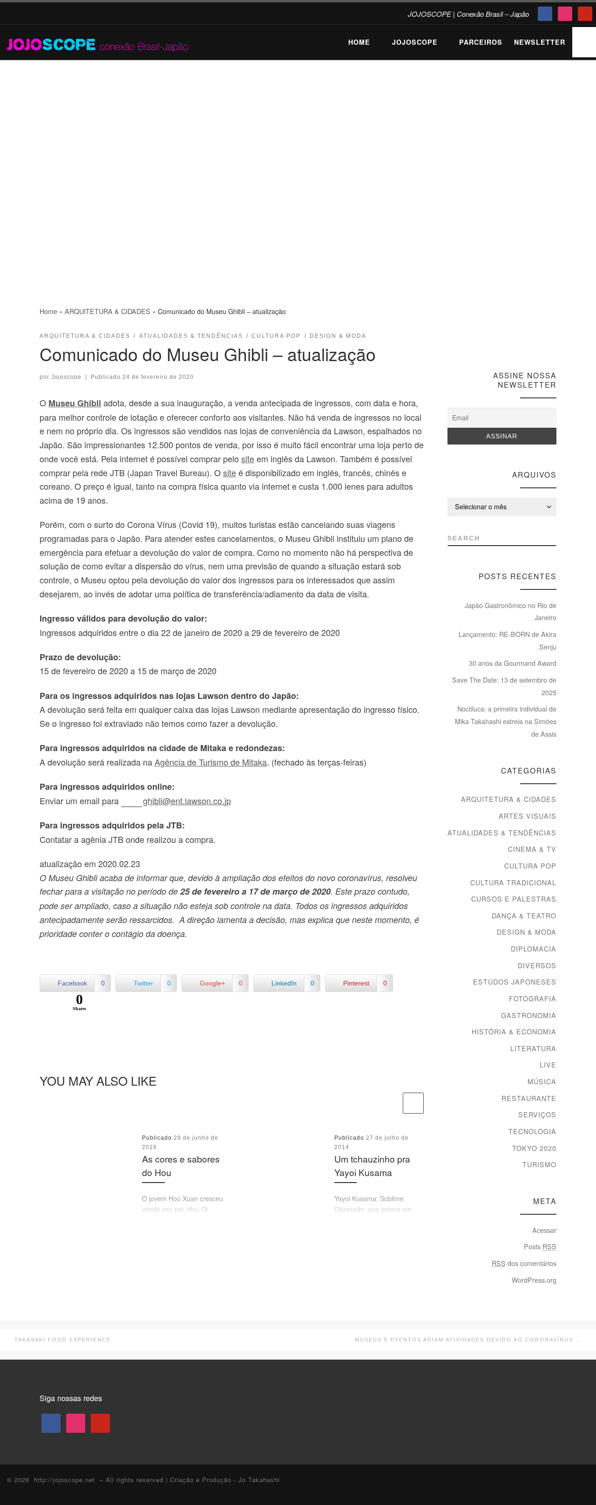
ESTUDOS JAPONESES (514, 981)
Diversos (537, 965)
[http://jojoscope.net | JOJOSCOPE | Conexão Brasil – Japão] (98, 42)
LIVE (548, 1064)
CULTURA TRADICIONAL (513, 882)
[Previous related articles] (390, 1103)
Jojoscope (66, 377)
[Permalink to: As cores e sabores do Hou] (87, 1175)
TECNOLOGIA (532, 1131)
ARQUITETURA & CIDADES (107, 311)
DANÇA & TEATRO (524, 915)
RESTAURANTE (528, 1098)
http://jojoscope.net (64, 1479)
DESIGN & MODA (526, 932)
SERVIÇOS (537, 1114)
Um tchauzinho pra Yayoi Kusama (372, 1165)
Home (48, 311)
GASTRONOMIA (528, 1015)
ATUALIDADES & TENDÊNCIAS (501, 832)
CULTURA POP (530, 865)
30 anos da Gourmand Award (512, 663)
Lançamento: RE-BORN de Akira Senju (507, 640)
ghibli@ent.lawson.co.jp (187, 800)
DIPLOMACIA (533, 948)
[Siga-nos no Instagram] (534, 339)
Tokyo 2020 (534, 1148)
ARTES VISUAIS (527, 816)
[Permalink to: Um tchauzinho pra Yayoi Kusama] (280, 1175)
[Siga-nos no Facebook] (517, 339)
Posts (540, 1246)
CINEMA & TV (532, 849)
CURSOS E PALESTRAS (513, 898)
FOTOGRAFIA (532, 998)
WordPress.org (534, 1280)
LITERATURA (533, 1048)
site (247, 458)
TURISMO (539, 1164)
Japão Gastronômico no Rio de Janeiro (510, 612)
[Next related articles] (413, 1103)
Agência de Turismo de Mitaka (211, 762)
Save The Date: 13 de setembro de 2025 (504, 686)
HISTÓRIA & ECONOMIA (514, 1031)
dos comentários (524, 1263)
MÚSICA (542, 1081)
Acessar (544, 1230)
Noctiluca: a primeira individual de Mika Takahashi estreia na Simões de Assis (505, 721)
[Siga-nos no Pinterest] (552, 339)
